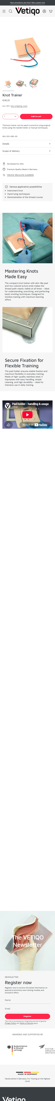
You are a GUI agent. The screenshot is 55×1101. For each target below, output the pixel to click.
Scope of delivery (11, 151)
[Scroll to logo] (17, 1050)
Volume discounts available (20, 175)
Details (5, 143)
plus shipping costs (19, 106)
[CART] (51, 11)
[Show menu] (4, 11)
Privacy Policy (10, 1023)
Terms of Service (26, 1023)
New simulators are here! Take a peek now (27, 3)
